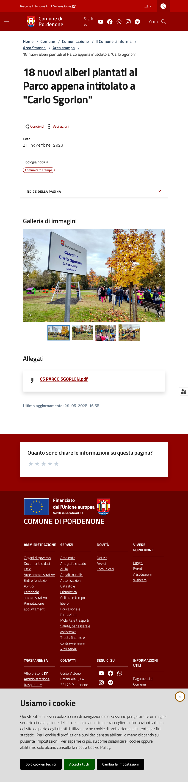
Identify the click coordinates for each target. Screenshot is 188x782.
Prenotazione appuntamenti (34, 606)
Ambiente (67, 557)
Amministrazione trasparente (37, 681)
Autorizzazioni (70, 580)
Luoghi (138, 562)
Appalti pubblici (71, 574)
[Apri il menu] (6, 21)
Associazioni (142, 574)
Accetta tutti (79, 764)
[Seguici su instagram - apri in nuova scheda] (126, 21)
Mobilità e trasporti (74, 620)
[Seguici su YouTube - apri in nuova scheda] (98, 21)
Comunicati (105, 569)
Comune (47, 41)
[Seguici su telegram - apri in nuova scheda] (135, 21)
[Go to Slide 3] (105, 333)
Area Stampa (34, 48)
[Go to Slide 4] (129, 333)
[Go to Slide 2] (82, 332)
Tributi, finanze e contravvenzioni (72, 640)
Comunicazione (75, 41)
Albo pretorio (33, 673)
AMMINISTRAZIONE (40, 544)
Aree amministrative (39, 574)
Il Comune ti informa (114, 41)
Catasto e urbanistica (68, 589)
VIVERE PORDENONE (143, 547)
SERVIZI (66, 544)
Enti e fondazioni (36, 580)
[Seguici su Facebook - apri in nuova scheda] (108, 21)
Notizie (102, 557)
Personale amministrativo (35, 594)
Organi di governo (37, 557)
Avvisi (101, 563)
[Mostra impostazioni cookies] (183, 391)
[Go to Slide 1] (58, 332)
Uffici (27, 569)
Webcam (140, 580)
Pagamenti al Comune (143, 681)
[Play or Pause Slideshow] (30, 314)
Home (28, 41)
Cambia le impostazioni (120, 764)
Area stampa (64, 48)
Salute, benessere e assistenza (75, 628)
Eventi (138, 568)
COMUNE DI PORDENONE (64, 521)
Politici (29, 586)
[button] (164, 21)
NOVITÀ (103, 544)
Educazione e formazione (70, 611)
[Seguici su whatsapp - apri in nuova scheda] (117, 21)
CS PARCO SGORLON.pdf (64, 378)
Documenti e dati (37, 563)
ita (147, 6)
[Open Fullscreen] (157, 314)
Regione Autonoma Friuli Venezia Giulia (46, 6)
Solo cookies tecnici (41, 764)
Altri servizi (68, 649)
